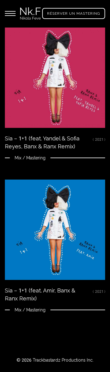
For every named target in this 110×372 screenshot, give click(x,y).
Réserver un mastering (73, 13)
